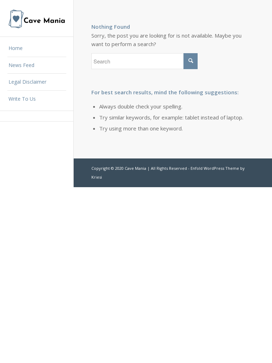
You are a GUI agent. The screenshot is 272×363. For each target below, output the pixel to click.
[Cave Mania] (36, 18)
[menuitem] (36, 48)
